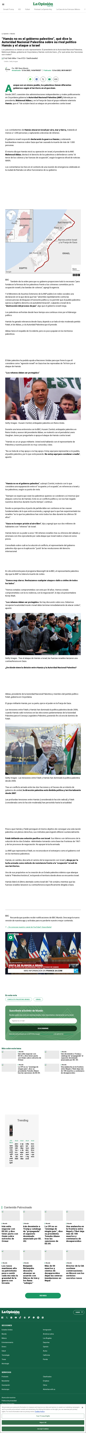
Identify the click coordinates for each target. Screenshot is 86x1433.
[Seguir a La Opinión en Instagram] (11, 1317)
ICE (19, 9)
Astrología (16, 1141)
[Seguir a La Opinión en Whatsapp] (33, 1317)
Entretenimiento (7, 1342)
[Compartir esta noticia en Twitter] (43, 79)
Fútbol (27, 9)
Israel (38, 999)
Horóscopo (5, 1389)
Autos (45, 1351)
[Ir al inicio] (11, 1312)
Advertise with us (49, 1389)
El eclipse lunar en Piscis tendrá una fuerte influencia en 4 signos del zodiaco (27, 1151)
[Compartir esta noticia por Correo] (49, 79)
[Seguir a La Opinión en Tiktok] (20, 1317)
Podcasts (5, 1377)
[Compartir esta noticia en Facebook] (36, 79)
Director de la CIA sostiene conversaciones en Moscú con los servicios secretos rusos (75, 1272)
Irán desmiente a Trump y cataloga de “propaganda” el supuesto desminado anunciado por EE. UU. (72, 1057)
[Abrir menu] (3, 4)
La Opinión (5, 34)
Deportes (46, 1342)
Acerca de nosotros (8, 1397)
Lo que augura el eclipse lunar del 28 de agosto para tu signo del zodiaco (22, 1151)
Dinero (4, 1347)
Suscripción (6, 1385)
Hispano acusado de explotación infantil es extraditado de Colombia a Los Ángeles (11, 1154)
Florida (45, 1359)
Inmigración (47, 1330)
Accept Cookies (43, 1429)
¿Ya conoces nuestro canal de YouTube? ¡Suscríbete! (30, 927)
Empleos (46, 1381)
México (4, 1338)
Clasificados (47, 1377)
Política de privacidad (46, 1034)
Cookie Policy (40, 1411)
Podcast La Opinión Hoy (43, 9)
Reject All (43, 1422)
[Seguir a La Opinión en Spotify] (38, 1317)
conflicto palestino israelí (18, 999)
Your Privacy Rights (43, 1416)
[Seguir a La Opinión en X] (7, 1317)
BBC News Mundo (21, 68)
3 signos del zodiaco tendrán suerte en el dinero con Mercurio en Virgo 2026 (16, 1151)
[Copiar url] (55, 79)
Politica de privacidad (9, 1401)
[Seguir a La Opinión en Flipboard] (29, 1317)
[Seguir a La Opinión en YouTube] (16, 1317)
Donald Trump (8, 9)
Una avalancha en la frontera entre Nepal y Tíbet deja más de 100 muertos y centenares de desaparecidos (72, 1070)
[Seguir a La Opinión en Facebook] (2, 1317)
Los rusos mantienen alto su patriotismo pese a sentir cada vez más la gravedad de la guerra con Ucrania (10, 1274)
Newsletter (5, 1381)
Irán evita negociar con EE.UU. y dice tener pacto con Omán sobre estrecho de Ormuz (29, 1057)
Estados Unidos (7, 1330)
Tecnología (5, 1355)
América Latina (48, 1334)
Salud (4, 1351)
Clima (45, 1385)
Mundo (12, 34)
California (46, 1355)
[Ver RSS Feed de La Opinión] (42, 1317)
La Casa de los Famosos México (68, 9)
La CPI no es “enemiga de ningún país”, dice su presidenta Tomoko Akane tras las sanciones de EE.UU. (29, 1070)
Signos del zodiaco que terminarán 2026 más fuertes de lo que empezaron (32, 1150)
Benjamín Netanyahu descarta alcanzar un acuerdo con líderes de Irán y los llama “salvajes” (31, 1274)
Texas (4, 1359)
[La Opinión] (43, 4)
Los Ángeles (10, 1141)
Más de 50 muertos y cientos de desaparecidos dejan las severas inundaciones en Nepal (53, 1273)
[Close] (82, 1407)
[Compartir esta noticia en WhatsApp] (30, 79)
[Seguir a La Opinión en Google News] (25, 1317)
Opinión (45, 1347)
